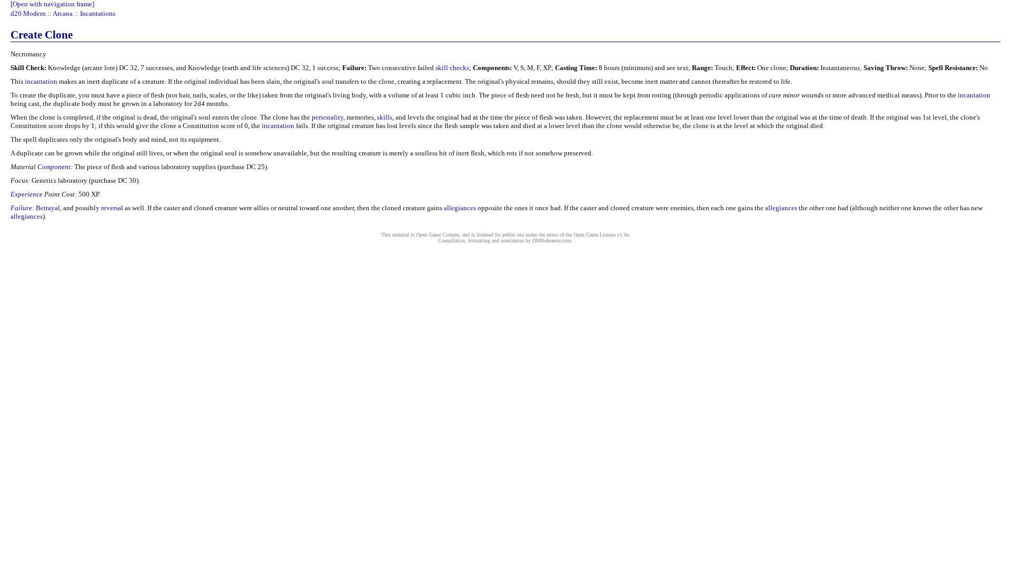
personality (327, 117)
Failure (21, 208)
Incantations (97, 13)
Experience (27, 194)
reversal (112, 208)
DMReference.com (551, 240)
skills (384, 117)
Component (54, 167)
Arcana (63, 13)
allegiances (460, 208)
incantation (41, 81)
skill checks (452, 68)
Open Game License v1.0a (601, 235)
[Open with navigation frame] (52, 4)
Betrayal (48, 208)
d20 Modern (28, 13)
